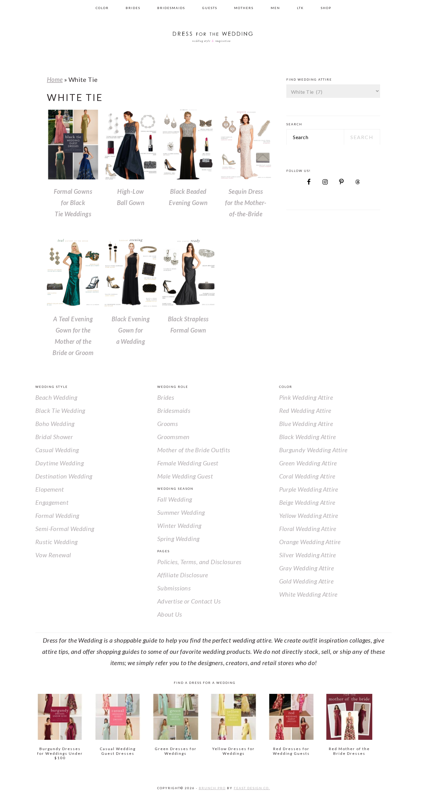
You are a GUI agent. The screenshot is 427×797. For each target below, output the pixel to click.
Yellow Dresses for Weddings (233, 750)
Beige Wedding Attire (307, 502)
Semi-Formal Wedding (64, 528)
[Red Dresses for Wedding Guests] (291, 717)
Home (55, 79)
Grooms (167, 423)
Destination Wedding (64, 476)
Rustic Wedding (56, 541)
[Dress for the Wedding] (213, 47)
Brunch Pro (212, 788)
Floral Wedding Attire (307, 528)
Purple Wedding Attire (308, 489)
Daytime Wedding (59, 463)
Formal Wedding (57, 515)
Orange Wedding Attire (310, 541)
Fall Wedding (174, 499)
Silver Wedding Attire (307, 555)
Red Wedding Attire (305, 410)
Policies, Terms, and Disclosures (199, 561)
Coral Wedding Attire (307, 476)
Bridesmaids (173, 410)
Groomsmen (173, 436)
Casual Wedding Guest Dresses (118, 750)
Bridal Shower (54, 436)
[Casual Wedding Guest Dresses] (118, 717)
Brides (165, 397)
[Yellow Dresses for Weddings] (233, 717)
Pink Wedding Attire (306, 397)
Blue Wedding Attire (306, 423)
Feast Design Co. (252, 788)
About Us (169, 614)
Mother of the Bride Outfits (193, 450)
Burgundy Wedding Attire (313, 450)
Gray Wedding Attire (306, 568)
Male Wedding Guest (185, 476)
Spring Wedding (178, 538)
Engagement (51, 502)
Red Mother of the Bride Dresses (349, 750)
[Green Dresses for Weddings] (175, 717)
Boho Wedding (55, 423)
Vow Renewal (53, 555)
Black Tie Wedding (60, 410)
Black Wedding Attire (307, 436)
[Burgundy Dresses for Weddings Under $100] (60, 717)
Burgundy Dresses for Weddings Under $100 (60, 753)
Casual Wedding (57, 450)
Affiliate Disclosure (182, 575)
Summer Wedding (181, 512)
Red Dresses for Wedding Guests (291, 750)
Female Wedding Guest (188, 463)
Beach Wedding (56, 397)
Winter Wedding (179, 525)
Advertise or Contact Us (189, 601)
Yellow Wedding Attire (308, 515)
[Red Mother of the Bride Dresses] (349, 717)
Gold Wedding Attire (306, 581)
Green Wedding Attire (308, 463)
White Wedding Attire (308, 594)
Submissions (174, 588)
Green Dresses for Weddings (176, 750)
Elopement (49, 489)
